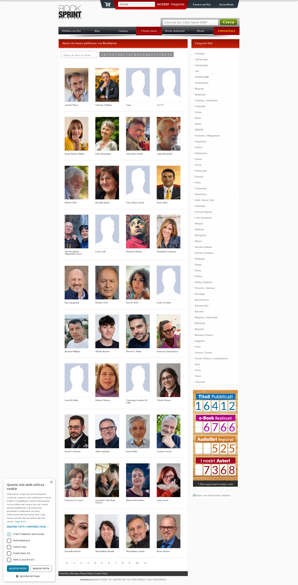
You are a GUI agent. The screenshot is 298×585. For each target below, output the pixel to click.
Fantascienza (201, 153)
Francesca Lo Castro (74, 500)
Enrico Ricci (162, 202)
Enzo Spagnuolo (72, 302)
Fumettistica (201, 194)
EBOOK (199, 129)
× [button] (51, 482)
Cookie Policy (101, 573)
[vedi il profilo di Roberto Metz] (76, 182)
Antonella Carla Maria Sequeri (105, 501)
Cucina (198, 112)
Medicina (199, 229)
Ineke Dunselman (103, 153)
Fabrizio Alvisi (101, 302)
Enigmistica (200, 141)
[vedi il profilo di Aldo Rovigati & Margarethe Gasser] (76, 231)
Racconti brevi (202, 299)
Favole (198, 164)
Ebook (200, 30)
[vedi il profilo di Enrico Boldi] (138, 431)
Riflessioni (200, 323)
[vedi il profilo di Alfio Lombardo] (107, 431)
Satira (198, 346)
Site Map (74, 573)
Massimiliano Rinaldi (104, 551)
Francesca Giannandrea (167, 351)
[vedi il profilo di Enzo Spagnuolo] (76, 282)
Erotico (198, 147)
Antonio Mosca (71, 104)
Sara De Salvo (132, 302)
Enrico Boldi (131, 451)
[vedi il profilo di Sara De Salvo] (138, 282)
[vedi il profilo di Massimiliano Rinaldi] (107, 531)
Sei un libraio (226, 4)
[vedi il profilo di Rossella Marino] (107, 182)
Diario (198, 118)
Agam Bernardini (164, 153)
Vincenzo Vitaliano (103, 104)
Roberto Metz (71, 202)
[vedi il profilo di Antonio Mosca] (76, 85)
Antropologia (201, 59)
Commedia (200, 106)
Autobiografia (201, 82)
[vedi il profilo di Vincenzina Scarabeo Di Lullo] (138, 380)
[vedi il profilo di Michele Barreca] (107, 331)
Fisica (198, 182)
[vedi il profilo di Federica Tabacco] (107, 380)
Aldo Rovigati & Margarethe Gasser (73, 252)
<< (66, 563)
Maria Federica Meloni (74, 153)
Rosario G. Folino (133, 351)
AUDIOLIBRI (202, 76)
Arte (197, 71)
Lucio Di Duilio (71, 400)
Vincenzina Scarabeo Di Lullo (136, 401)
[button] (29, 526)
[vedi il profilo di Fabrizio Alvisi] (107, 282)
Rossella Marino (102, 202)
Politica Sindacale (203, 282)
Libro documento (203, 217)
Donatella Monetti (73, 551)
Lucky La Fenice (164, 302)
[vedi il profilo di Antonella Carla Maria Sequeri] (107, 480)
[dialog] (29, 530)
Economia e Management (207, 135)
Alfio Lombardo (102, 451)
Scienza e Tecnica (203, 352)
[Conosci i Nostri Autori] (215, 437)
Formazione (200, 188)
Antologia (200, 53)
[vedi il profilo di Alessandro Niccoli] (138, 134)
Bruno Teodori (163, 551)
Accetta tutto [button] (18, 568)
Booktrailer (200, 94)
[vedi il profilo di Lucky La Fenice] (168, 282)
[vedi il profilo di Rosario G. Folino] (138, 331)
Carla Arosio (162, 500)
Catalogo (123, 30)
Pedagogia (200, 258)
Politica (198, 276)
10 (137, 563)
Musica (198, 241)
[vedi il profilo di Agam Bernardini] (168, 134)
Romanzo (199, 329)
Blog (97, 30)
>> (145, 563)
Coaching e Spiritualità (206, 100)
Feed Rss (64, 573)
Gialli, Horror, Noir (204, 200)
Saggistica (200, 340)
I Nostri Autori (149, 30)
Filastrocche (201, 170)
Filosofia (199, 176)
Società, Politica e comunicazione (211, 358)
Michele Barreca (102, 351)
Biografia (199, 88)
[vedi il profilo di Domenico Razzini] (138, 231)
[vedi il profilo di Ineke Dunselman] (107, 134)
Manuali (199, 223)
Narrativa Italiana (203, 247)
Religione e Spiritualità (206, 317)
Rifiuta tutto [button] (41, 568)
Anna (128, 104)
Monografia (200, 235)
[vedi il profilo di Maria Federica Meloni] (76, 134)
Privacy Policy (86, 573)
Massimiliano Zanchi (135, 551)
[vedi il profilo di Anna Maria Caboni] (138, 182)
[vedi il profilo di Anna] (138, 85)
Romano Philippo (72, 351)
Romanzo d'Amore (204, 334)
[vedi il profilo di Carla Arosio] (168, 480)
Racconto (199, 311)
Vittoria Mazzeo (164, 400)
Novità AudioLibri (175, 30)
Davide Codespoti (72, 451)
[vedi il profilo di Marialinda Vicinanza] (168, 231)
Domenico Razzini (134, 251)
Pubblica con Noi (71, 30)
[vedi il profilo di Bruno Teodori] (168, 531)
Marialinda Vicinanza (166, 251)
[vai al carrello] (105, 4)
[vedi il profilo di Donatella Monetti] (76, 531)
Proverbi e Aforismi (204, 288)
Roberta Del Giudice (135, 500)
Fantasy (198, 159)
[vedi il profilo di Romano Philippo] (76, 331)
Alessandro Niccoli (134, 153)
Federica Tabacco (102, 400)
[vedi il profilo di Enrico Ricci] (168, 182)
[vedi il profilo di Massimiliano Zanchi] (138, 531)
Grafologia (200, 205)
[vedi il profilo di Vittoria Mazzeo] (168, 380)
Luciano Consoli (164, 451)
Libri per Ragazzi (203, 211)
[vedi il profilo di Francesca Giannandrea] (168, 331)
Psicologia (200, 293)
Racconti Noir (201, 305)
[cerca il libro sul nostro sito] (228, 22)
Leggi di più (20, 521)
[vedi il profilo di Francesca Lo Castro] (76, 480)
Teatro (198, 376)
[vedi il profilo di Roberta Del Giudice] (138, 480)
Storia (198, 370)
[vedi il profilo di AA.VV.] (168, 85)
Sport (197, 364)
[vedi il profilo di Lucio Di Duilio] (76, 380)
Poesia (198, 270)
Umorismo (200, 381)
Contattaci (226, 31)
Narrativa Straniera (204, 252)
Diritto (198, 123)
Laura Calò (100, 251)
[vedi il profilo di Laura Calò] (107, 231)
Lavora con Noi (201, 4)
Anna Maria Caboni (135, 202)
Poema (198, 264)
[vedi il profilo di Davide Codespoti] (76, 431)
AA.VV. (160, 104)
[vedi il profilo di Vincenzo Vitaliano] (107, 85)
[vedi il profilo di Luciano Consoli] (168, 431)
